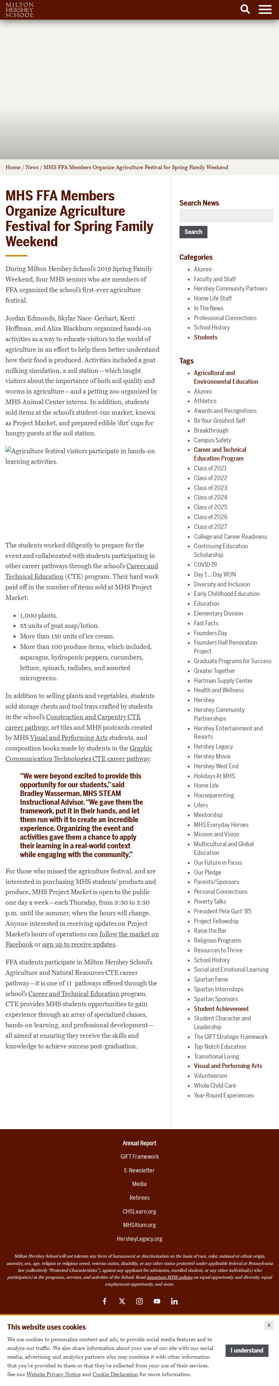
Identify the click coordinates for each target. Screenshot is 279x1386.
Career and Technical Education (74, 994)
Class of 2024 (210, 497)
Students (206, 337)
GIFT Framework (140, 1156)
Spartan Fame (211, 979)
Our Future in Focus (218, 862)
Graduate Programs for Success (232, 661)
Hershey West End (216, 766)
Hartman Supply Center (223, 680)
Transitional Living (216, 1056)
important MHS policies (170, 1277)
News (32, 167)
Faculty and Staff (215, 279)
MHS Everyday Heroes (221, 824)
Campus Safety (212, 440)
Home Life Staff (213, 298)
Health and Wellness (219, 690)
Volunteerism (210, 1075)
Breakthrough (211, 430)
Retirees (140, 1197)
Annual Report (139, 1143)
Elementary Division (218, 613)
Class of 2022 (210, 478)
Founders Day (210, 633)
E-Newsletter (139, 1170)
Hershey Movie (212, 756)
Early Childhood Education (227, 593)
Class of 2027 (210, 526)
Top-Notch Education (220, 1046)
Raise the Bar (210, 930)
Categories (196, 257)
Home (12, 167)
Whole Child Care (215, 1085)
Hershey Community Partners (230, 288)
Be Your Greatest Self (219, 420)
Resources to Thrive (218, 950)
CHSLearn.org (139, 1211)
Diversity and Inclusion (222, 584)
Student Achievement (221, 1008)
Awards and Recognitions (225, 410)
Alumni (203, 269)
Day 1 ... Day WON (215, 574)
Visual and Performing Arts (69, 738)
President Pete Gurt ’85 (222, 911)
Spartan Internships (218, 989)
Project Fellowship (216, 921)
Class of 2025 (210, 507)
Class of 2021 (210, 468)
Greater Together (214, 670)
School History (212, 327)
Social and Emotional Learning (231, 969)
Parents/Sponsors (216, 881)
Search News (199, 203)
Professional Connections (225, 318)
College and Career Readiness (230, 536)
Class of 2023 (210, 487)
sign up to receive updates (78, 944)
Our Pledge (207, 872)
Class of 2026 (210, 517)
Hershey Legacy (213, 746)
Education (206, 603)
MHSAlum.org (139, 1225)
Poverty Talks (210, 901)
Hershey (204, 700)
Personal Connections (220, 891)
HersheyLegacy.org (139, 1238)
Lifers (201, 805)
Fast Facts (206, 623)
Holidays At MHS (214, 776)
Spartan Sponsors (216, 999)
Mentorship (208, 815)
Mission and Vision (216, 834)
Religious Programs (217, 940)
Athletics (205, 401)
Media (139, 1183)
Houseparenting (214, 795)
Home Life (206, 785)
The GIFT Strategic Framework (231, 1036)
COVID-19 (205, 564)
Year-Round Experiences (224, 1095)
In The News (208, 308)
